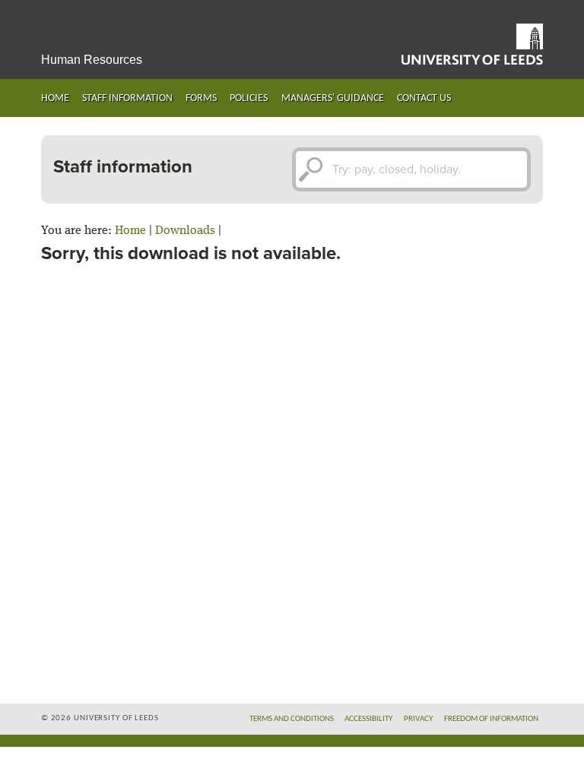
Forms (201, 98)
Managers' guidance (332, 98)
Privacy (418, 719)
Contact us (424, 98)
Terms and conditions (291, 719)
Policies (249, 98)
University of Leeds (472, 44)
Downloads (185, 231)
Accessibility (368, 719)
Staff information (127, 98)
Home (55, 98)
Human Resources (91, 59)
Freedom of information (491, 719)
